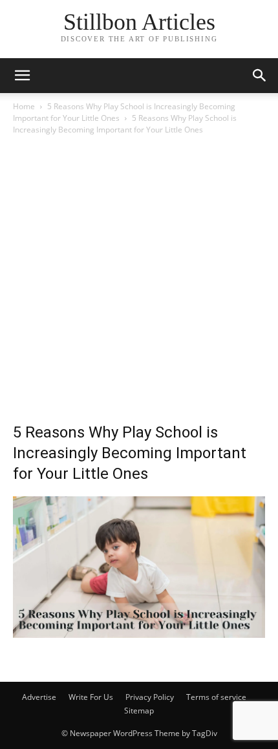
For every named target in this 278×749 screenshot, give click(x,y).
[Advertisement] (139, 282)
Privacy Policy (149, 696)
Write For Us (91, 696)
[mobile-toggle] (22, 75)
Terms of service (216, 696)
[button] (260, 75)
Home (24, 106)
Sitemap (139, 710)
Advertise (39, 696)
